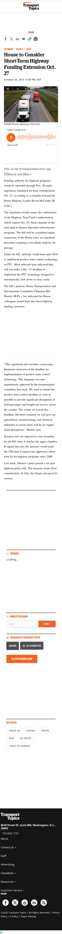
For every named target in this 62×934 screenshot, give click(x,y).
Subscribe (12, 645)
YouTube (24, 902)
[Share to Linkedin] (17, 39)
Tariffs (45, 730)
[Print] (35, 39)
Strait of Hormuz (19, 745)
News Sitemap (28, 916)
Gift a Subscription (33, 645)
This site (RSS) (44, 902)
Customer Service (12, 890)
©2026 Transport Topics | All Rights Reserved (25, 912)
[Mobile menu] (4, 4)
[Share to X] (11, 39)
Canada (30, 730)
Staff (3, 856)
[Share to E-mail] (23, 39)
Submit (47, 623)
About (4, 838)
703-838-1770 (10, 833)
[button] (29, 39)
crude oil (14, 730)
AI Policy (14, 916)
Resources (7, 881)
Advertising (7, 864)
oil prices (25, 738)
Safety (28, 49)
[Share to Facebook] (5, 39)
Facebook (5, 902)
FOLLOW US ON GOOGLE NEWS (21, 658)
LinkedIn (34, 902)
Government (8, 49)
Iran (11, 738)
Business (19, 49)
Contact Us (8, 847)
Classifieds (7, 873)
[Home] (31, 6)
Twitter (15, 902)
